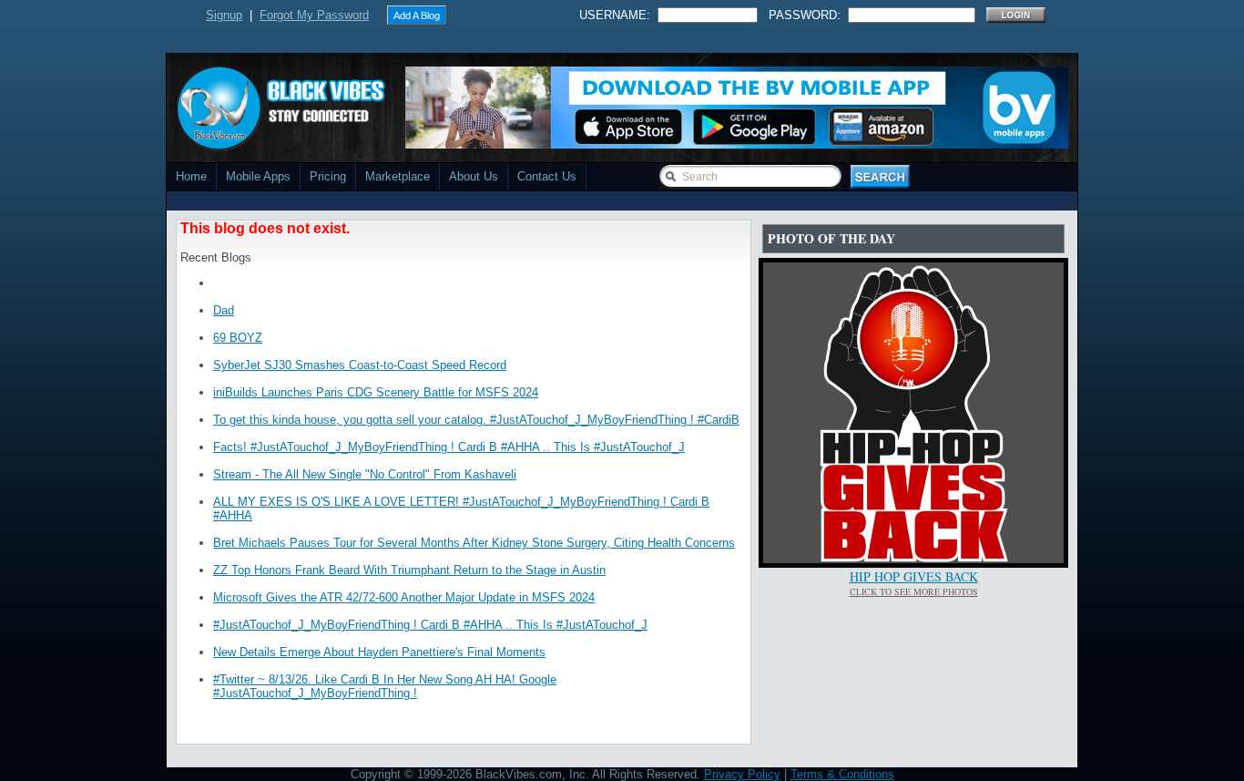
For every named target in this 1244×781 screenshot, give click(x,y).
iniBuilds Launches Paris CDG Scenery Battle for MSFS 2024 (375, 392)
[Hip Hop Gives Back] (913, 559)
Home (191, 176)
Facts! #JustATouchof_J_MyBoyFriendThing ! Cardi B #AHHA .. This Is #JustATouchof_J (449, 447)
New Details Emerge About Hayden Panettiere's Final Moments (379, 652)
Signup (224, 15)
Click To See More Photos (914, 591)
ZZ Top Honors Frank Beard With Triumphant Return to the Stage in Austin (409, 570)
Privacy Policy (742, 774)
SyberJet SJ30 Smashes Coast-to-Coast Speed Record (359, 365)
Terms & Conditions (842, 774)
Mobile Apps (258, 176)
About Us (473, 176)
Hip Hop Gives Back (914, 576)
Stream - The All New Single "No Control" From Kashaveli (364, 474)
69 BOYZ (237, 337)
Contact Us (546, 176)
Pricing (328, 176)
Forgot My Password (314, 15)
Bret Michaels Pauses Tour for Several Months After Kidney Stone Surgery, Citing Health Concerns (474, 543)
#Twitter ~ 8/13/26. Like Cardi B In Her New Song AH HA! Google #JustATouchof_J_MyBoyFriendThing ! (384, 686)
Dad (223, 310)
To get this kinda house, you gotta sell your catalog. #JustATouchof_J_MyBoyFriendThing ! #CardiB (476, 419)
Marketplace (397, 176)
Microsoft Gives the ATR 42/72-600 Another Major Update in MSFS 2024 (404, 597)
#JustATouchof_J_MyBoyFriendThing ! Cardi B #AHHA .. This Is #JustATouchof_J (430, 625)
